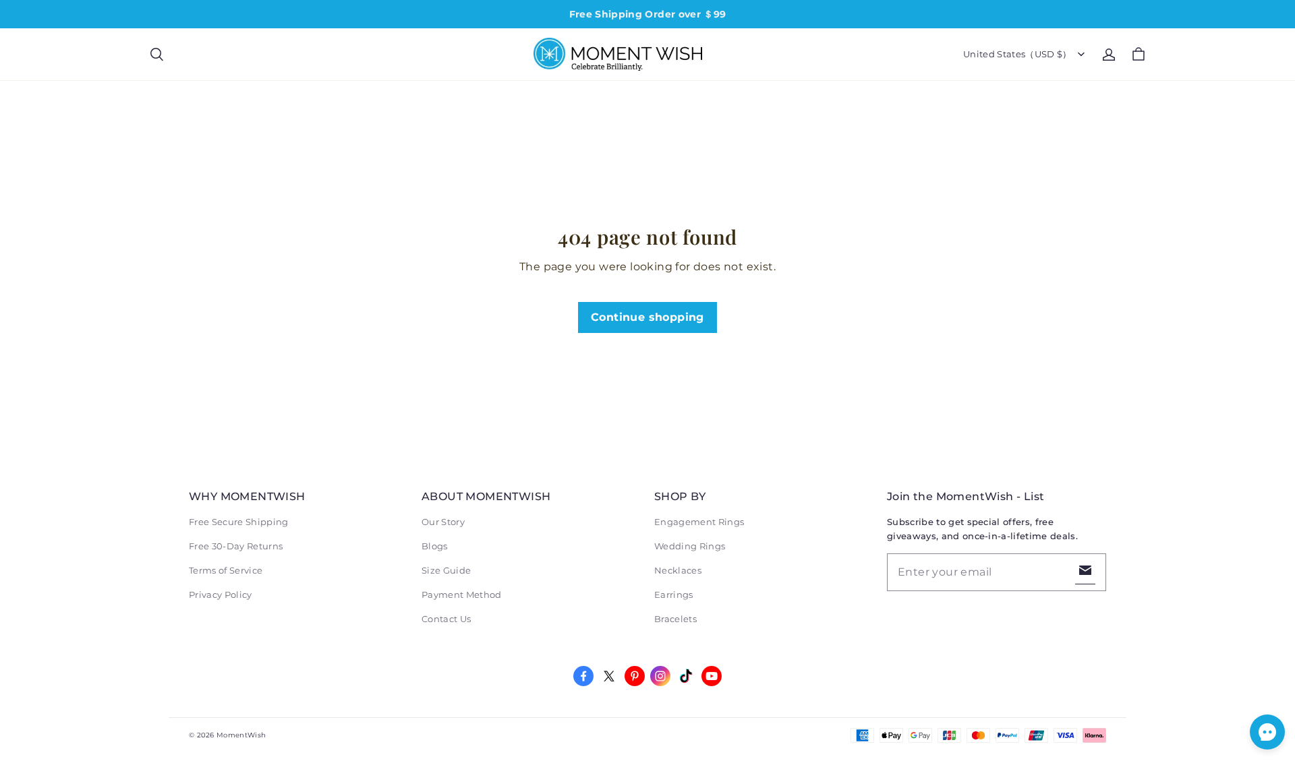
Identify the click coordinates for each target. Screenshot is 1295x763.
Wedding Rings (689, 546)
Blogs (435, 546)
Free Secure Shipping (239, 521)
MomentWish (241, 735)
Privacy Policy (220, 594)
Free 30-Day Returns (236, 546)
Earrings (673, 594)
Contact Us (446, 618)
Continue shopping (647, 317)
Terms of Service (225, 570)
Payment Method (462, 594)
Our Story (443, 521)
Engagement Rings (699, 521)
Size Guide (446, 570)
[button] (156, 54)
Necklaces (677, 570)
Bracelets (675, 618)
